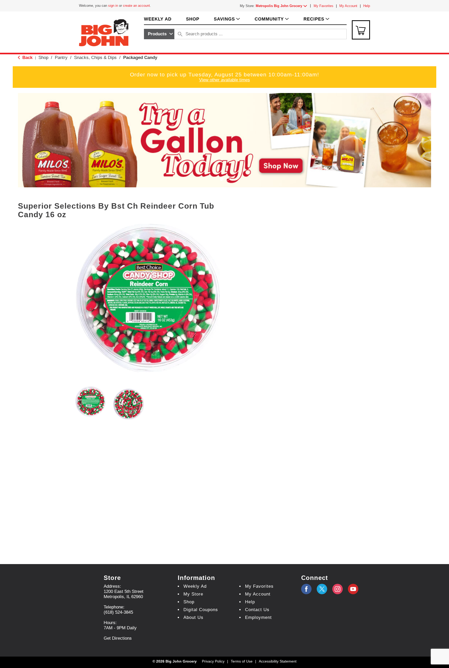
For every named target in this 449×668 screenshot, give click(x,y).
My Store (193, 594)
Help (366, 6)
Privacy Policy (213, 661)
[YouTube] (337, 589)
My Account (348, 6)
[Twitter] (322, 589)
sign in (113, 6)
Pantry (61, 57)
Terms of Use (242, 661)
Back (26, 57)
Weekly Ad (195, 586)
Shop (43, 57)
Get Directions (118, 638)
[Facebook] (306, 589)
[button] (282, 6)
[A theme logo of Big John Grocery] (103, 32)
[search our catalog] (180, 34)
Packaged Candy (140, 57)
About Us (193, 617)
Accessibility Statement (277, 661)
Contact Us (257, 609)
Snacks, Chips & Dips (95, 57)
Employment (258, 617)
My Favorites (323, 6)
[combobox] (159, 34)
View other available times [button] (224, 79)
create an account (136, 6)
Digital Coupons (200, 609)
